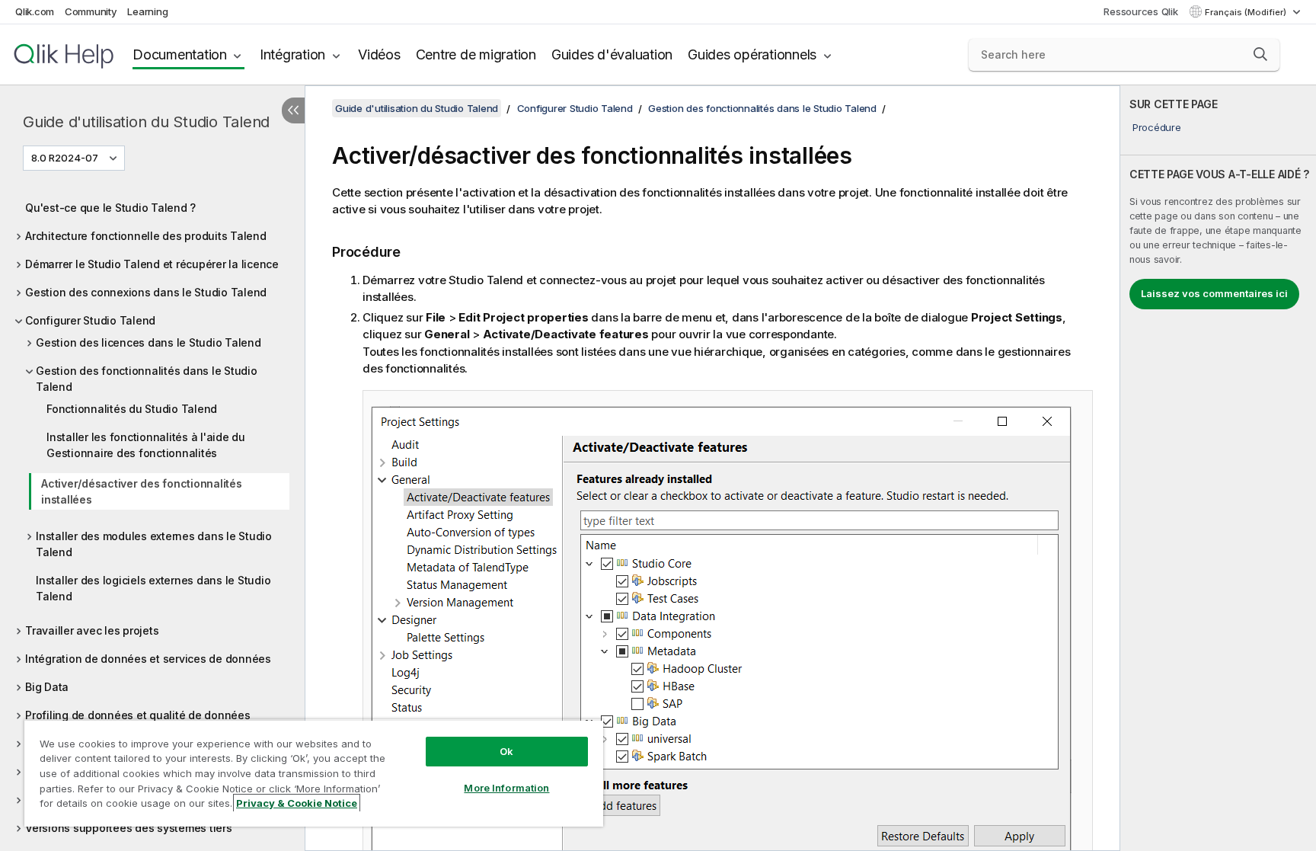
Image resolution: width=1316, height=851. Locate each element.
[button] (1260, 54)
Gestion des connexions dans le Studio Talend (146, 292)
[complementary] (1218, 468)
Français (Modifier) (1247, 12)
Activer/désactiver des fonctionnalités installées (141, 491)
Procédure (1156, 127)
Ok (506, 751)
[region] (313, 773)
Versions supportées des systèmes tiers (128, 827)
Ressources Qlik (1140, 11)
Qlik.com (34, 11)
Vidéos (379, 54)
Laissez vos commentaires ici (1214, 293)
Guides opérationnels (752, 54)
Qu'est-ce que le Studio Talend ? (110, 207)
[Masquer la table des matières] (293, 110)
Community (91, 11)
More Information (506, 788)
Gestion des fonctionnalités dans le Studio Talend (146, 378)
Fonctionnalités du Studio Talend (131, 408)
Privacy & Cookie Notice (296, 803)
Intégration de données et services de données (148, 658)
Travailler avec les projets (91, 630)
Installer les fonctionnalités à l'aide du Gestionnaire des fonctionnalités (145, 444)
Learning (147, 11)
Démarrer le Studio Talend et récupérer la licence (152, 264)
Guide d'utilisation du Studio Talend (146, 122)
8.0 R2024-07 (64, 158)
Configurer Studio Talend (90, 320)
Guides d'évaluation (611, 54)
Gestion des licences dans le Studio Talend (148, 342)
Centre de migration (476, 54)
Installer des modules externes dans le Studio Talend (154, 543)
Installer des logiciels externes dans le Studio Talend (153, 588)
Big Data (47, 686)
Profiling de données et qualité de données (138, 715)
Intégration (292, 54)
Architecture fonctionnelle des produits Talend (146, 235)
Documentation (180, 54)
